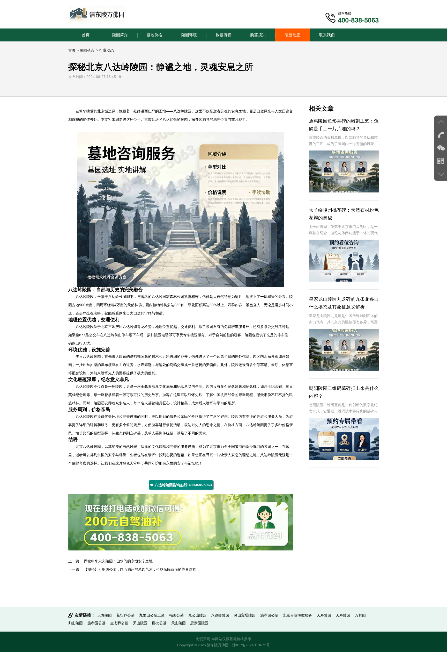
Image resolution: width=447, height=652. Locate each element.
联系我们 (327, 35)
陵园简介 (120, 35)
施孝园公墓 (269, 615)
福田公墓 (176, 615)
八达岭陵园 (182, 111)
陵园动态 (292, 35)
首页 (86, 35)
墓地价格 (154, 35)
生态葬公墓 (119, 623)
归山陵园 (75, 623)
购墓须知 (258, 35)
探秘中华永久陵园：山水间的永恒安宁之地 (118, 561)
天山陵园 (140, 623)
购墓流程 (223, 35)
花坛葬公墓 (125, 615)
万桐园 (360, 615)
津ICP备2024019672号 (251, 645)
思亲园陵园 (199, 623)
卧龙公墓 (159, 623)
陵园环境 (189, 35)
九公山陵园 (197, 615)
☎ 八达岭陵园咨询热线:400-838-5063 (181, 485)
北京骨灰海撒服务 (297, 615)
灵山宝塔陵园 (245, 615)
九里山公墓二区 (152, 615)
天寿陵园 (104, 615)
